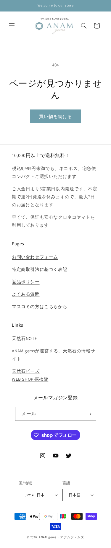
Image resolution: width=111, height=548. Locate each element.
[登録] (89, 414)
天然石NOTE (24, 338)
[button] (11, 25)
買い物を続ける (55, 116)
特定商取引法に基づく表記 (39, 269)
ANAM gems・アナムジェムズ (61, 537)
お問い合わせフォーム (35, 257)
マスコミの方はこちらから (39, 306)
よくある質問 (26, 294)
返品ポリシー (26, 281)
